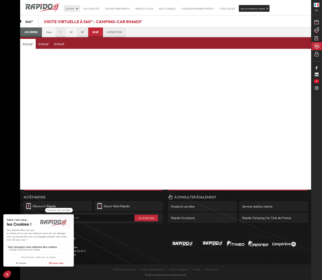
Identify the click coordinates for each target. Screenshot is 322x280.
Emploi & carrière (183, 206)
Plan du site (211, 269)
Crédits (196, 269)
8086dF (43, 44)
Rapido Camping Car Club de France (266, 218)
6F (71, 32)
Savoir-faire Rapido (117, 206)
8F (82, 32)
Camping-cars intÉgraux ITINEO (235, 243)
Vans (48, 32)
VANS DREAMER (258, 243)
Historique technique (124, 269)
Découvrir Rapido (44, 206)
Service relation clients (257, 206)
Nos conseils (167, 8)
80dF (95, 32)
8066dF (28, 44)
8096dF (59, 44)
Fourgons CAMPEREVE (284, 244)
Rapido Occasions (183, 218)
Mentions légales (178, 269)
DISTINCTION (114, 32)
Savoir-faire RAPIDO (117, 8)
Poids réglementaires (152, 269)
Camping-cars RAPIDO (213, 243)
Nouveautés (91, 8)
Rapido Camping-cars (42, 7)
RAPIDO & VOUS (144, 8)
